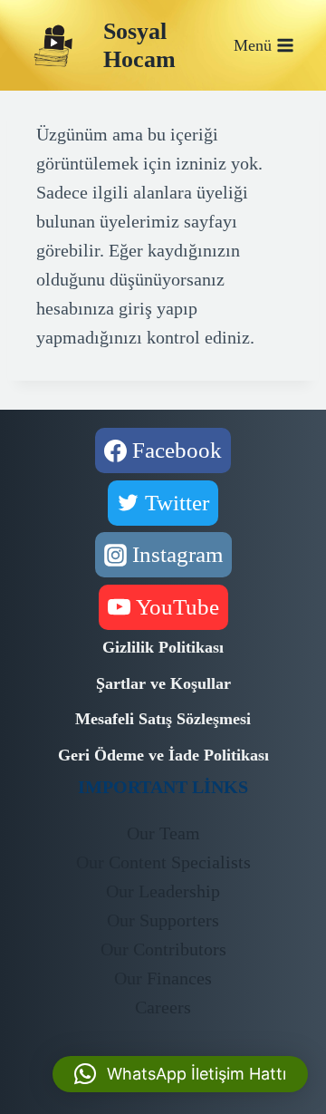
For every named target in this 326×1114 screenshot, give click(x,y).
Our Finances (163, 978)
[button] (180, 1074)
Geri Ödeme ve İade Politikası (163, 755)
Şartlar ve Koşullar (163, 683)
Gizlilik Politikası (163, 647)
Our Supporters (163, 920)
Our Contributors (163, 949)
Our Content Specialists (163, 862)
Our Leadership (163, 891)
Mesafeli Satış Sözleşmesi (163, 719)
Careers (163, 1007)
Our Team (163, 833)
